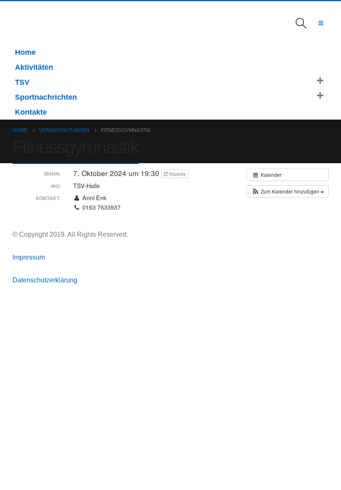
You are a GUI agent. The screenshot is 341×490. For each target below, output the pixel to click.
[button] (301, 23)
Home (25, 52)
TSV (22, 82)
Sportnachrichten (46, 97)
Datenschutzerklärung (44, 280)
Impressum (29, 257)
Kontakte (31, 112)
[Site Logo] (24, 23)
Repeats (177, 173)
